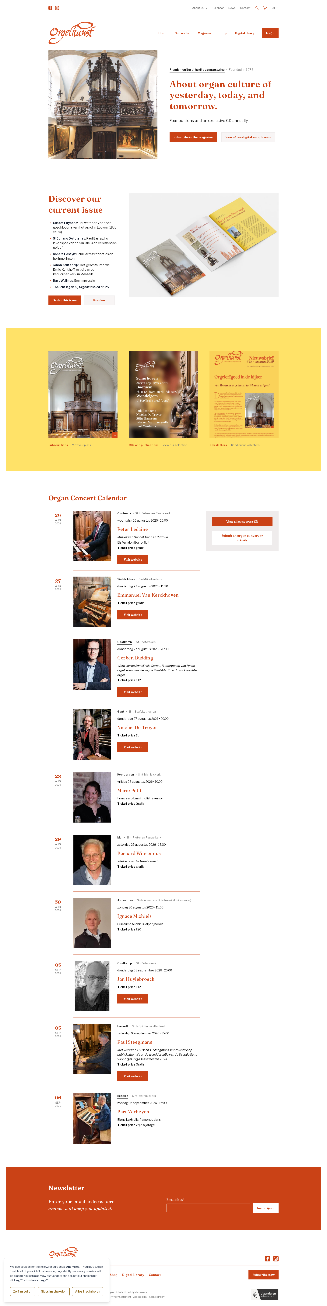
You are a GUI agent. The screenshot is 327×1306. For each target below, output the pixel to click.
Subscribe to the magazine (193, 137)
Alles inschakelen (87, 1291)
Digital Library (133, 1275)
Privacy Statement (121, 1296)
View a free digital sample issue (248, 137)
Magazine (205, 33)
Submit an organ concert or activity (242, 538)
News (232, 7)
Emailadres (176, 1199)
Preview (99, 300)
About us (198, 7)
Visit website (133, 559)
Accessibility (140, 1296)
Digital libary (244, 33)
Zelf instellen (22, 1291)
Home (162, 33)
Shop (223, 33)
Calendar (218, 7)
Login (270, 33)
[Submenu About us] (206, 8)
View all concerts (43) (242, 521)
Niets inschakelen (53, 1291)
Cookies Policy (156, 1296)
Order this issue (64, 300)
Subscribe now (263, 1275)
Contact (245, 7)
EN (273, 7)
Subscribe (182, 33)
